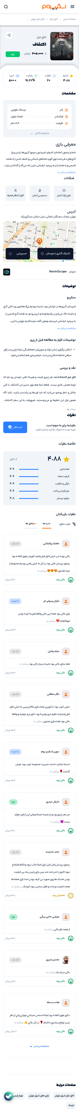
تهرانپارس (18, 1096)
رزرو (13, 54)
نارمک (71, 1105)
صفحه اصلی (69, 19)
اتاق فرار (54, 19)
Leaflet (68, 260)
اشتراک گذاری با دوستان (58, 254)
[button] (39, 241)
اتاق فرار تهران (38, 19)
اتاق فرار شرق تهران (64, 1096)
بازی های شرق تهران (39, 1096)
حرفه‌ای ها (31, 524)
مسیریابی (22, 254)
